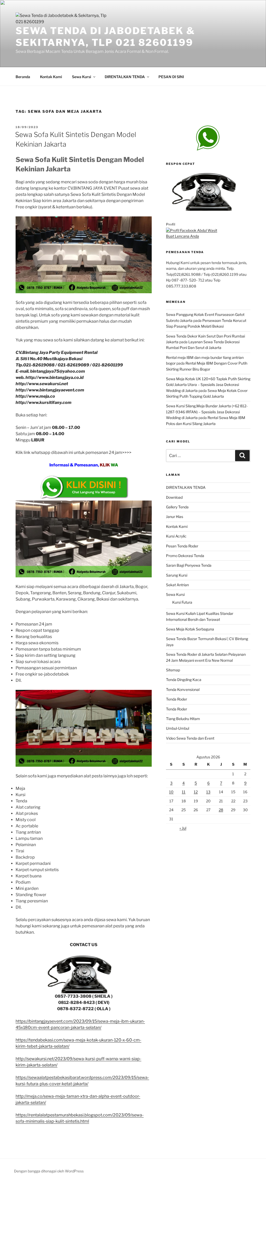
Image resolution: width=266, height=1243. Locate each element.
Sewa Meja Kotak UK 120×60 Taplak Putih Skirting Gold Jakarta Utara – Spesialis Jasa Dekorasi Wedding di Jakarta (208, 385)
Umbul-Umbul (177, 728)
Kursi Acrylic (176, 536)
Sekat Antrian (177, 585)
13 (208, 792)
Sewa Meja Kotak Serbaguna (190, 629)
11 (183, 792)
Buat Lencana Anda (182, 236)
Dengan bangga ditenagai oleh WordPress (49, 1171)
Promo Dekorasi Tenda (185, 555)
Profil (170, 224)
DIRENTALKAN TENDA (125, 76)
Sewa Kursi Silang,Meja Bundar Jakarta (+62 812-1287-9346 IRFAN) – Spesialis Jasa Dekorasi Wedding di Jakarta (207, 412)
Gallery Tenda (177, 507)
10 (171, 792)
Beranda (23, 76)
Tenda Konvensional (183, 689)
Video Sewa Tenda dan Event (190, 738)
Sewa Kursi (81, 76)
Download (174, 497)
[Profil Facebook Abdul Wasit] (191, 230)
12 (196, 792)
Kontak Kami (51, 76)
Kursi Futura (182, 602)
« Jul (182, 828)
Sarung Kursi (176, 575)
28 (221, 810)
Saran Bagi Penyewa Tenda (188, 565)
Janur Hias (174, 516)
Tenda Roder (176, 699)
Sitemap (173, 670)
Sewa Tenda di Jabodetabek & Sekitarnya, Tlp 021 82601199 (105, 36)
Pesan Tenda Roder (182, 546)
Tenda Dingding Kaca (183, 679)
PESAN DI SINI (171, 76)
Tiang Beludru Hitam (183, 718)
